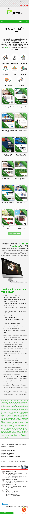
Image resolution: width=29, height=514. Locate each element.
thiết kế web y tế (23, 432)
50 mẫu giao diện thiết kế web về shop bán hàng (15, 369)
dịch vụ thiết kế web (15, 400)
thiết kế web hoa (13, 419)
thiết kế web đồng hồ (22, 415)
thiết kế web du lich (12, 415)
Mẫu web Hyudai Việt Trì (8, 178)
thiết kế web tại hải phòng (21, 426)
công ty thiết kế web (5, 400)
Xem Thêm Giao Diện (14, 233)
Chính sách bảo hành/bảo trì (7, 453)
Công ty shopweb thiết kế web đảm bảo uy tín (15, 391)
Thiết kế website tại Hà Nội (10, 317)
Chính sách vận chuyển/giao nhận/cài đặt (10, 456)
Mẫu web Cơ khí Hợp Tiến (21, 106)
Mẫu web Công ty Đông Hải (8, 106)
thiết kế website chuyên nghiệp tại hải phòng (11, 434)
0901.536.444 (23, 3)
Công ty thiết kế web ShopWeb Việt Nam (13, 319)
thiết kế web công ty (15, 413)
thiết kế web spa (4, 425)
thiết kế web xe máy (14, 432)
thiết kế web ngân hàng (11, 422)
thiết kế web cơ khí (21, 412)
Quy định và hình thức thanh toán (9, 451)
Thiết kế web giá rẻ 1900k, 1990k (12, 323)
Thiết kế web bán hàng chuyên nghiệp (13, 346)
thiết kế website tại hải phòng (17, 435)
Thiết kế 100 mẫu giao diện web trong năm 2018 (15, 384)
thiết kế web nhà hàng (22, 422)
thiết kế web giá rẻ (15, 416)
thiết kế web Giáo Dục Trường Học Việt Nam (15, 418)
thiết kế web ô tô (15, 424)
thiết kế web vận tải (5, 431)
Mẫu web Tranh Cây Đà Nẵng (21, 179)
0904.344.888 (24, 5)
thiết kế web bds (9, 403)
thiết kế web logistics (8, 421)
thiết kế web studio (13, 425)
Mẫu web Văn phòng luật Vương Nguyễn (21, 155)
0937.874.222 (15, 3)
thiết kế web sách (23, 424)
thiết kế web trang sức (17, 428)
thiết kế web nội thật (5, 424)
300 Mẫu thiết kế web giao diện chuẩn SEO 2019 (16, 376)
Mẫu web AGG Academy (8, 202)
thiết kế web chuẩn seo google (10, 409)
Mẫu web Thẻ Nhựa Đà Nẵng (8, 131)
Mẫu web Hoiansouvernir (21, 227)
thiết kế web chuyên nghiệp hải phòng (13, 411)
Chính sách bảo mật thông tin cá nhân (10, 449)
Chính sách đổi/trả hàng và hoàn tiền (9, 454)
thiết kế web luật (17, 421)
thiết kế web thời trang (6, 428)
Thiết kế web (15, 402)
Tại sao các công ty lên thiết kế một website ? (15, 315)
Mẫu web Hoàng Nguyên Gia (8, 155)
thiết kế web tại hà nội (9, 426)
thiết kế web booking (15, 408)
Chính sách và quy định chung (8, 450)
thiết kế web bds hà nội (9, 405)
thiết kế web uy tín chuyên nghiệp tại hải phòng (17, 429)
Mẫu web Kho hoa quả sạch (8, 227)
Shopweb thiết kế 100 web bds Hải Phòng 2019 (15, 362)
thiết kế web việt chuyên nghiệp (17, 431)
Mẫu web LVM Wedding (21, 130)
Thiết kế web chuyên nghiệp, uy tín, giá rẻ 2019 (15, 339)
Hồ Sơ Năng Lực (7, 512)
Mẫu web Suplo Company (21, 203)
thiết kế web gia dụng (6, 416)
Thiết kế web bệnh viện (9, 406)
